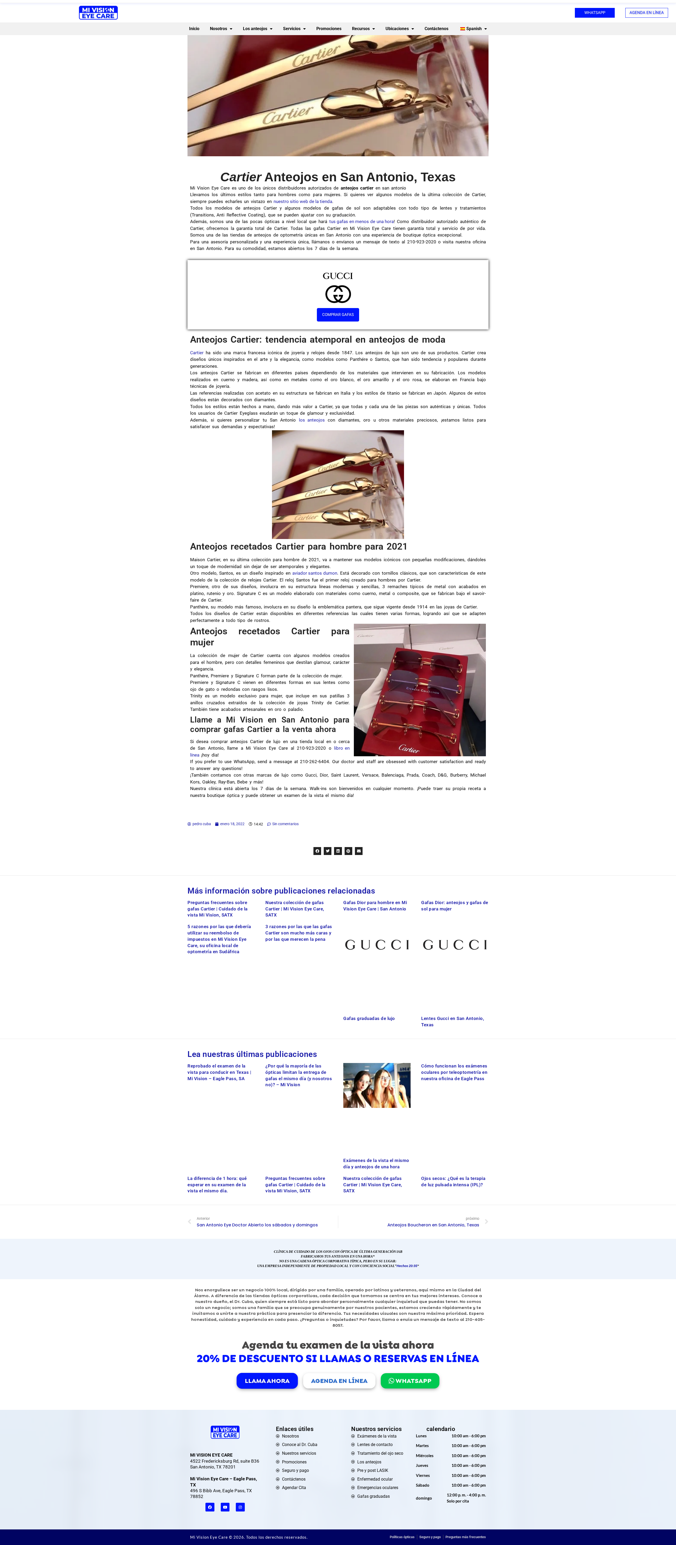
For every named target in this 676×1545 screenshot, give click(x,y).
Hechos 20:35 (407, 1266)
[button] (317, 851)
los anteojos (312, 420)
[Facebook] (209, 1507)
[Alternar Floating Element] (657, 1531)
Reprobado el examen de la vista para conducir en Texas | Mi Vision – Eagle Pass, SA (219, 1072)
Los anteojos (255, 28)
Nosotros (218, 28)
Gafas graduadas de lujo (369, 1018)
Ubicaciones (397, 28)
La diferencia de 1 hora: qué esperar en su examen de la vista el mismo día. (217, 1185)
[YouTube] (225, 1507)
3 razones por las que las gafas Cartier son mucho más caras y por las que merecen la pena (298, 933)
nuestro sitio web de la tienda (303, 201)
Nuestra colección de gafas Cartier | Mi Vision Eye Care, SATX (294, 909)
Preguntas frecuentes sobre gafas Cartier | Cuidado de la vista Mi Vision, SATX (217, 909)
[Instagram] (240, 1507)
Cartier (197, 352)
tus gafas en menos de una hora (361, 221)
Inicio (194, 28)
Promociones (328, 28)
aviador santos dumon (314, 573)
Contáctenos (436, 28)
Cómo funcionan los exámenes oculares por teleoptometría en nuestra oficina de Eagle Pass (454, 1072)
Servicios (292, 28)
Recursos (361, 28)
